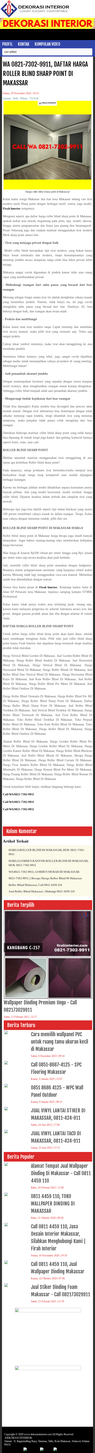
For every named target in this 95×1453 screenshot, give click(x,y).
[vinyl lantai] (48, 1311)
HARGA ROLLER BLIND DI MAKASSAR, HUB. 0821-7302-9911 (47, 852)
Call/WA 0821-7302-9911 (18, 794)
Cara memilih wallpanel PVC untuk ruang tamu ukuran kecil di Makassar (59, 1041)
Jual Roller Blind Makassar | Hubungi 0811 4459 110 (42, 891)
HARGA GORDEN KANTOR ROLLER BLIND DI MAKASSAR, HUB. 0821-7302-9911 (48, 863)
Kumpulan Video (47, 44)
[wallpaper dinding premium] (48, 1369)
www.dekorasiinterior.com (38, 1434)
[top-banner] (47, 28)
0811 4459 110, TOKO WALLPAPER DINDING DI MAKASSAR (53, 1203)
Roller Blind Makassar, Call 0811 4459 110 (35, 885)
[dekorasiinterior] (35, 16)
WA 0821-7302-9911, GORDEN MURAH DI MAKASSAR (44, 871)
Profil (7, 44)
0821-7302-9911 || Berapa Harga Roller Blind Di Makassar (45, 878)
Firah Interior (12, 208)
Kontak (23, 44)
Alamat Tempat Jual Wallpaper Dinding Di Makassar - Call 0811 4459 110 (61, 1173)
